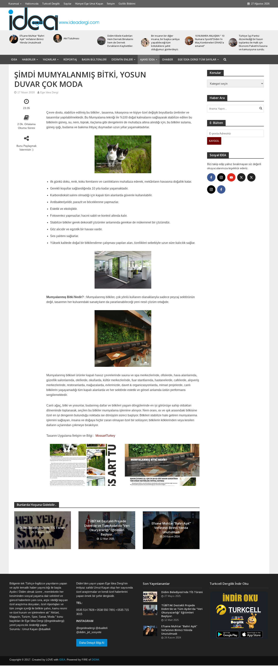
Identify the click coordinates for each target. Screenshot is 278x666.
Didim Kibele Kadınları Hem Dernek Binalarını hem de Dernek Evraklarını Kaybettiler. (76, 41)
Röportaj (70, 59)
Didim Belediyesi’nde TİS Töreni (42, 528)
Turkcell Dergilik (51, 3)
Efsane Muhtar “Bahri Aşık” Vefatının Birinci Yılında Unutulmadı (171, 527)
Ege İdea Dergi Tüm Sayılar (197, 59)
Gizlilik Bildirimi (127, 3)
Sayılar (67, 3)
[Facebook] (211, 177)
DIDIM (95, 659)
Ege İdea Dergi (49, 92)
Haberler (28, 59)
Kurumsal (14, 3)
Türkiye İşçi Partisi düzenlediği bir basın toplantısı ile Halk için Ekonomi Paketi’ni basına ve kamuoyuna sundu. (209, 42)
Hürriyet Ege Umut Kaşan (89, 3)
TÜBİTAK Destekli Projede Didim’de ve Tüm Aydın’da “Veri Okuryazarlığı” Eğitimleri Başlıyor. (107, 527)
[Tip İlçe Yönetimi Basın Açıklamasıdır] (232, 38)
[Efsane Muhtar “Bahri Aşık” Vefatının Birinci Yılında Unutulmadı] (150, 630)
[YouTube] (231, 177)
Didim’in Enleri (122, 59)
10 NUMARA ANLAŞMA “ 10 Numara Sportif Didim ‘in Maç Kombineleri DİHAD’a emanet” (165, 41)
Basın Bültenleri (94, 59)
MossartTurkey (105, 435)
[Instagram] (221, 177)
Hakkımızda (31, 3)
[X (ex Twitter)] (241, 177)
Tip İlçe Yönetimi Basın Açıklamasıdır (251, 38)
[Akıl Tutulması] (13, 38)
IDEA (14, 59)
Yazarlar (49, 59)
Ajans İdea (147, 59)
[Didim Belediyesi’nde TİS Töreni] (150, 596)
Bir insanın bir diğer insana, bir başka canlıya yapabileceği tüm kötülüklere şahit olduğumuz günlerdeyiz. (121, 42)
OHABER (167, 59)
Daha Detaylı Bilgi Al (91, 642)
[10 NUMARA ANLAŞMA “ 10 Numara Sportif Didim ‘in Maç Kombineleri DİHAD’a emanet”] (145, 40)
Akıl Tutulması (27, 38)
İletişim (111, 3)
